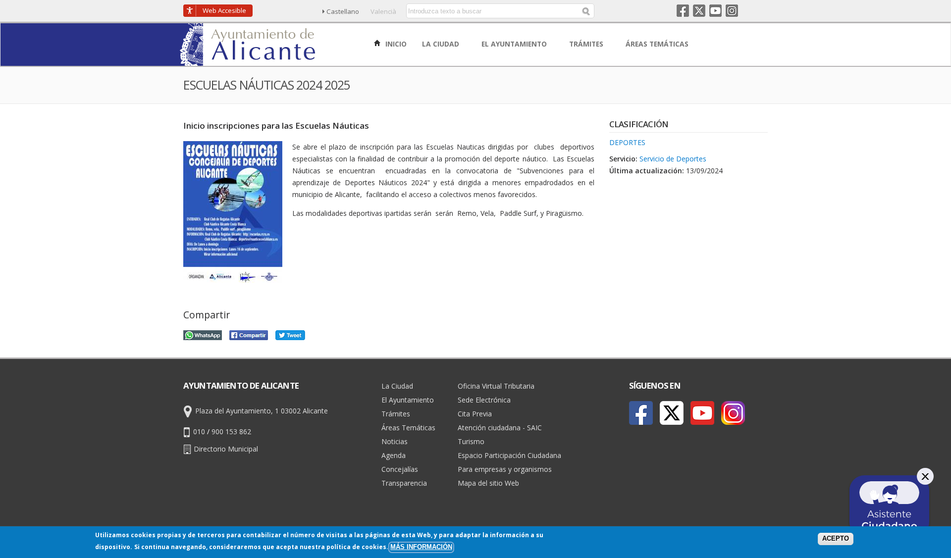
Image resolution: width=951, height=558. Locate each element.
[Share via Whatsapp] (202, 334)
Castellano (342, 11)
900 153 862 (231, 431)
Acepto (835, 538)
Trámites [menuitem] (587, 44)
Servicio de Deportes (672, 158)
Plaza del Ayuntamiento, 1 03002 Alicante (261, 410)
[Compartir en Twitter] (290, 334)
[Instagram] (733, 413)
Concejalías (399, 469)
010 (199, 431)
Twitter (699, 10)
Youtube (715, 10)
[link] (248, 60)
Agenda (393, 455)
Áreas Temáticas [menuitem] (658, 44)
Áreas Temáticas (408, 427)
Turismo (471, 441)
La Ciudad (397, 386)
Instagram (732, 10)
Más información (421, 547)
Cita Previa (475, 413)
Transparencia (404, 483)
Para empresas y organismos (505, 469)
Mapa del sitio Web (488, 483)
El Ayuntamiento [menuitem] (515, 44)
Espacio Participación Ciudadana (509, 455)
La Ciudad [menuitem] (441, 44)
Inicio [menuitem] (395, 44)
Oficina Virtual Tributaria (496, 386)
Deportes (627, 142)
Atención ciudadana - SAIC (500, 427)
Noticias (394, 441)
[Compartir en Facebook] (248, 334)
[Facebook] (641, 413)
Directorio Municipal (226, 449)
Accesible (224, 10)
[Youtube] (702, 413)
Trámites (395, 413)
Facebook (683, 10)
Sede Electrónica (484, 400)
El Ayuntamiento (407, 400)
